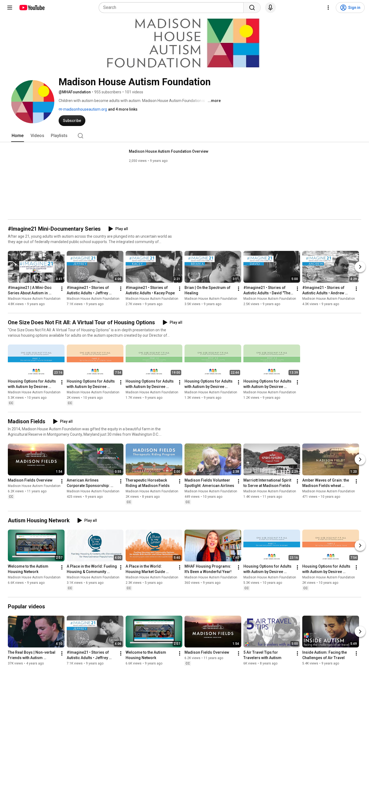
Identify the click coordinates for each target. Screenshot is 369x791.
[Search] (252, 7)
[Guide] (9, 7)
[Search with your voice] (270, 7)
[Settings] (328, 7)
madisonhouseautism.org (84, 109)
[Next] (360, 266)
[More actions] (61, 288)
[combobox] (172, 7)
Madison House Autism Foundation (34, 299)
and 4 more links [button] (122, 109)
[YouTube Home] (31, 7)
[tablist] (184, 135)
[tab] (17, 135)
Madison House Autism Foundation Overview (168, 151)
